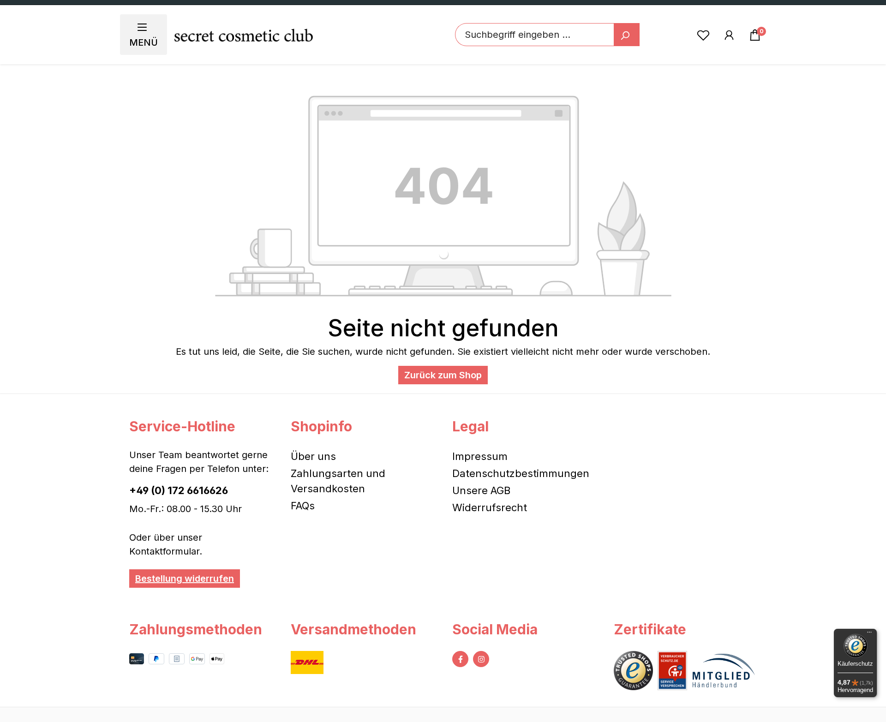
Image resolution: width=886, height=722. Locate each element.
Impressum (480, 456)
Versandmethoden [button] (353, 629)
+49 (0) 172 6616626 (178, 490)
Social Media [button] (495, 629)
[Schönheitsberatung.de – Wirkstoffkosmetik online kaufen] (243, 35)
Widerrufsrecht (489, 507)
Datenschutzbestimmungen (520, 473)
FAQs (303, 506)
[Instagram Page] (481, 659)
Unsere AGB (481, 490)
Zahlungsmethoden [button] (195, 629)
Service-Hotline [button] (182, 426)
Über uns (313, 456)
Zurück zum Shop (443, 375)
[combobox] (534, 34)
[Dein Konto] (729, 34)
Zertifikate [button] (650, 629)
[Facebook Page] (460, 659)
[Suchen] (627, 34)
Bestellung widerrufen (184, 578)
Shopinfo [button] (321, 426)
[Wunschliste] (703, 34)
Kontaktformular (164, 551)
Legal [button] (470, 426)
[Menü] (869, 634)
